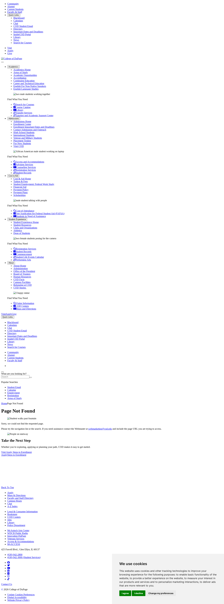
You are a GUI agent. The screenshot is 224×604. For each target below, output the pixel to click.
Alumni (11, 6)
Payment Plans (20, 192)
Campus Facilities (21, 282)
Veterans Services (15, 538)
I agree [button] (125, 593)
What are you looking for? (14, 373)
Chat (15, 23)
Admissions (14, 118)
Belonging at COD (22, 285)
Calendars (18, 20)
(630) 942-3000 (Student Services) (24, 557)
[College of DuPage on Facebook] (8, 562)
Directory (18, 29)
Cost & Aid (13, 176)
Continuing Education (24, 80)
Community (13, 3)
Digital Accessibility (17, 597)
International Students (23, 135)
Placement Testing (22, 140)
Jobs (9, 519)
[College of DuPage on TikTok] (8, 579)
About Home (19, 265)
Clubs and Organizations (25, 227)
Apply (10, 492)
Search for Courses (22, 42)
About (11, 263)
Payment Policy (20, 189)
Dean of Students (21, 233)
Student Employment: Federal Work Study (33, 184)
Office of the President (24, 271)
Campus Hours (14, 501)
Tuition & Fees (20, 181)
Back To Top (7, 487)
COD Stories (20, 287)
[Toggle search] (2, 371)
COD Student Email (23, 26)
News (16, 40)
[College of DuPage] (11, 58)
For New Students (22, 143)
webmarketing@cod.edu (100, 429)
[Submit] (30, 377)
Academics (13, 67)
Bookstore (12, 514)
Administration (20, 268)
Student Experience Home (26, 222)
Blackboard (19, 18)
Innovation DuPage (16, 536)
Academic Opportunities (25, 75)
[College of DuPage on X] (8, 565)
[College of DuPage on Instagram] (8, 576)
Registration (13, 395)
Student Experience (17, 219)
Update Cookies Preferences (21, 594)
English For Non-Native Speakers (29, 86)
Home (4, 403)
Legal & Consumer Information (22, 511)
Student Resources (22, 225)
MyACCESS (13, 544)
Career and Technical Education (28, 83)
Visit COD (18, 146)
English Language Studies (26, 89)
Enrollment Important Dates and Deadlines (33, 127)
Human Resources (22, 276)
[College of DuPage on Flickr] (8, 573)
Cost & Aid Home (22, 178)
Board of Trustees (21, 274)
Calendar (11, 390)
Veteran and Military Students (27, 138)
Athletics (17, 230)
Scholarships (19, 195)
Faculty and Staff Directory (20, 498)
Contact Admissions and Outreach (29, 129)
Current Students (15, 9)
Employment (13, 392)
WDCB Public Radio (17, 533)
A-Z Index (12, 506)
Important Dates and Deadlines (28, 31)
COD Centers (14, 517)
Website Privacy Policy (18, 600)
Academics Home (22, 69)
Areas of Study (20, 72)
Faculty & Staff (14, 12)
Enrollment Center (22, 124)
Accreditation (19, 78)
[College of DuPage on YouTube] (8, 568)
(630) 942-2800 (14, 554)
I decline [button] (138, 593)
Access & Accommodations (20, 541)
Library (17, 37)
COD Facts (18, 279)
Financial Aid (19, 187)
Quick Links (14, 15)
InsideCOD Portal (22, 34)
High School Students (23, 132)
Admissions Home (22, 121)
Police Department (16, 525)
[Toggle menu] (2, 62)
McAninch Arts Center (18, 530)
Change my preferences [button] (160, 593)
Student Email (14, 387)
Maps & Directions (16, 495)
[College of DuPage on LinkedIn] (8, 570)
